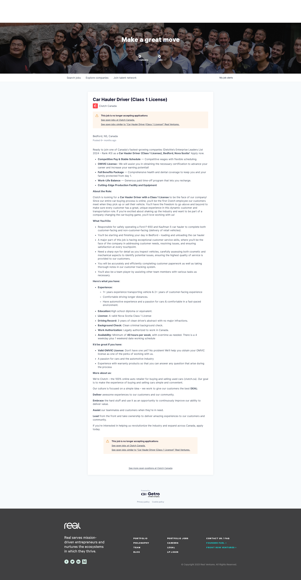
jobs (74, 77)
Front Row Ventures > (221, 547)
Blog (136, 552)
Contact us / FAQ (218, 538)
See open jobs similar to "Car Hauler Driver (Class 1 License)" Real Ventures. (140, 124)
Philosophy (141, 542)
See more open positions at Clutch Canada (150, 468)
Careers (173, 542)
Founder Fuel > (216, 542)
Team (136, 547)
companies (97, 77)
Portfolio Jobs (177, 538)
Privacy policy (143, 502)
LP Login (173, 552)
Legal (171, 547)
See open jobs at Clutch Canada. (118, 120)
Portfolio (140, 538)
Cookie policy (158, 502)
